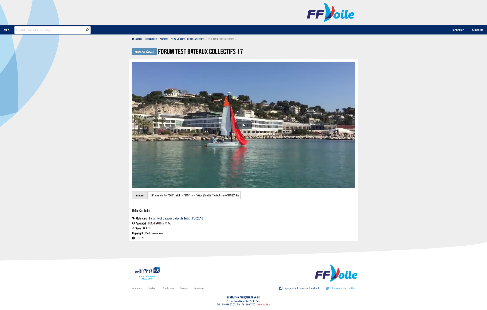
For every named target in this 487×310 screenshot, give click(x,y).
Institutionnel (151, 38)
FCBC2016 (197, 218)
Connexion (457, 30)
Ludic (187, 218)
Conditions (168, 288)
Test (159, 218)
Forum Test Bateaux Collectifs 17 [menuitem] (221, 38)
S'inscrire (477, 30)
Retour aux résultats (144, 51)
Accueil (138, 38)
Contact (152, 288)
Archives (164, 38)
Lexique (184, 288)
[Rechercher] (87, 30)
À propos (137, 288)
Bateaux (167, 218)
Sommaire (199, 288)
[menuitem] (137, 38)
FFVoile (331, 12)
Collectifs (178, 218)
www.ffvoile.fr (263, 304)
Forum (152, 218)
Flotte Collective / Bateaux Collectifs (187, 38)
